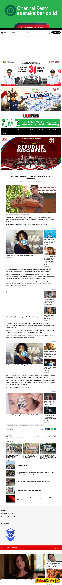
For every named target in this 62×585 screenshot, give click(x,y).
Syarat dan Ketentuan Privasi (9, 516)
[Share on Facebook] (46, 429)
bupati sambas (9, 425)
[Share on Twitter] (49, 429)
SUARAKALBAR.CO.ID (12, 547)
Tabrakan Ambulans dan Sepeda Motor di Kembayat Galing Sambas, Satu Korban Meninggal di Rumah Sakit (48, 457)
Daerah (26, 129)
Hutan (16, 425)
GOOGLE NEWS (26, 387)
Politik (48, 129)
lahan (36, 425)
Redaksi (3, 510)
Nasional (37, 129)
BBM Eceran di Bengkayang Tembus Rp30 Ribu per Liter (33, 481)
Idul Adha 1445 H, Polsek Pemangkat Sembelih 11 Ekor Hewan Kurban (30, 456)
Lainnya (5, 133)
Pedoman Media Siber (7, 513)
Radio (9, 129)
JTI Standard (5, 523)
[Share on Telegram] (55, 429)
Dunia (31, 129)
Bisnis (43, 129)
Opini (54, 129)
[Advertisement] (31, 47)
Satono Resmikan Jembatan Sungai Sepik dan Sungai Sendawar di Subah (12, 456)
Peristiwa (20, 129)
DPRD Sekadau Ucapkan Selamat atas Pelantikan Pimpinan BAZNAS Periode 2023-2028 (17, 437)
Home (4, 129)
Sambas (42, 425)
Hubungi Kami (56, 32)
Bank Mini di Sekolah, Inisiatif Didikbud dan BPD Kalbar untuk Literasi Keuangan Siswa (45, 437)
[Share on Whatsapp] (52, 429)
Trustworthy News (6, 520)
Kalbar (14, 129)
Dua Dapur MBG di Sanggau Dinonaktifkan (29, 490)
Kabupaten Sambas (23, 425)
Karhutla (32, 425)
